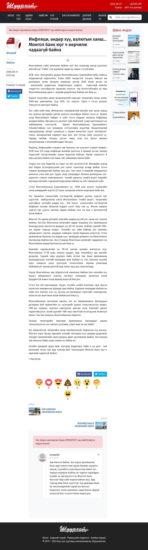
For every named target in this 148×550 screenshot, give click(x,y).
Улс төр (18, 17)
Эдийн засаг (29, 17)
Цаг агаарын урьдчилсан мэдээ (52, 410)
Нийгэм (43, 15)
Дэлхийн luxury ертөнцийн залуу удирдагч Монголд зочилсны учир (84, 427)
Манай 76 (102, 17)
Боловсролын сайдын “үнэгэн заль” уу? (119, 73)
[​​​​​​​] (74, 529)
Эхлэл (11, 15)
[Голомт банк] (126, 96)
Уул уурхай (54, 17)
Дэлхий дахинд (87, 17)
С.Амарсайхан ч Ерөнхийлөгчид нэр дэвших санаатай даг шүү (120, 118)
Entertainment (71, 15)
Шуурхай (11, 52)
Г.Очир (117, 44)
